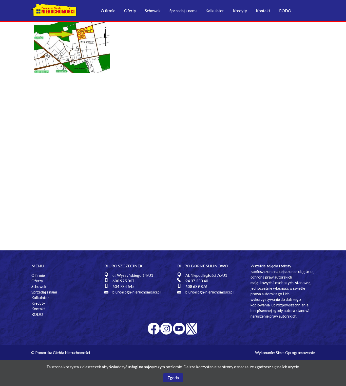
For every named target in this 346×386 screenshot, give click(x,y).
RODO (285, 10)
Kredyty (240, 10)
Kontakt (263, 10)
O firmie (108, 10)
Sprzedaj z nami (183, 10)
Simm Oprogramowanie (295, 352)
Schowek (153, 10)
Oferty (130, 10)
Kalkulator (214, 10)
